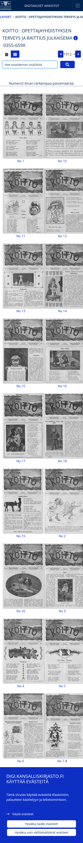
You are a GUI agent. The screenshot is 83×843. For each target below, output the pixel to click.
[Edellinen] (61, 54)
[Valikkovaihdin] (78, 5)
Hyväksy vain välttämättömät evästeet (41, 832)
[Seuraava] (78, 54)
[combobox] (69, 54)
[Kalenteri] (7, 54)
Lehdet (5, 17)
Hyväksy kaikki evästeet (41, 824)
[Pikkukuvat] (15, 54)
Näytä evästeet (22, 814)
